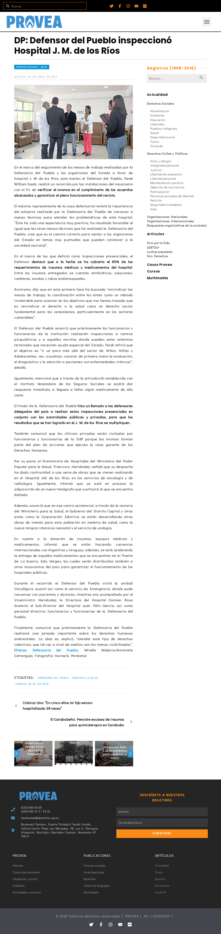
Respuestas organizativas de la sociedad (177, 225)
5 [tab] (76, 764)
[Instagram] (128, 6)
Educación (158, 120)
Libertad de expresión (166, 174)
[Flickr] (145, 6)
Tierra (154, 141)
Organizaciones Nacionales (167, 216)
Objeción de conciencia (167, 187)
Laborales (157, 124)
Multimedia (157, 278)
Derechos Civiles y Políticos (167, 153)
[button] (206, 21)
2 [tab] (60, 764)
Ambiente (157, 115)
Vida (153, 209)
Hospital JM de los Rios (32, 683)
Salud (154, 133)
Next (130, 753)
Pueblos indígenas (163, 128)
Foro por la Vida (158, 243)
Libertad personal (163, 178)
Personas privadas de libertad (172, 196)
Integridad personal (164, 165)
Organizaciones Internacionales (170, 221)
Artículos (155, 234)
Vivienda (156, 146)
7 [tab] (86, 764)
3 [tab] (66, 764)
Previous (16, 753)
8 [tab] (92, 764)
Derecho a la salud (85, 677)
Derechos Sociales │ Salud (31, 67)
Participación (160, 191)
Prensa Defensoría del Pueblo (46, 649)
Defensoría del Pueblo (53, 677)
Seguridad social (162, 137)
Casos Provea (159, 264)
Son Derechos (157, 256)
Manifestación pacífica (166, 183)
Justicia (156, 170)
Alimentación (159, 111)
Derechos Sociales (160, 103)
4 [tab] (71, 764)
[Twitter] (112, 6)
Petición (156, 200)
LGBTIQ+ (153, 247)
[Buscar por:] (177, 78)
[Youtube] (136, 6)
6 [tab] (81, 764)
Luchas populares (160, 251)
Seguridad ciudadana (166, 204)
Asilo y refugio (160, 161)
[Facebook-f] (120, 6)
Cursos (153, 271)
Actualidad (157, 94)
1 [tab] (55, 764)
